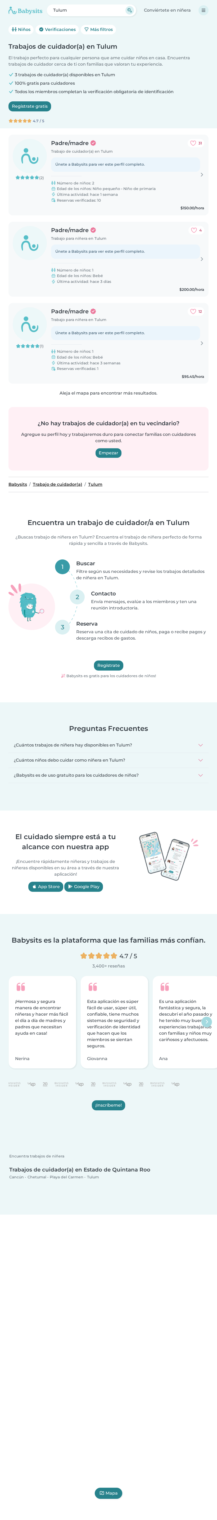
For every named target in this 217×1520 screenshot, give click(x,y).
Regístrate (108, 665)
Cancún (16, 1177)
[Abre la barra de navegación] (203, 10)
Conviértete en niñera (167, 10)
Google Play (86, 886)
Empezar (108, 452)
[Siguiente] (206, 1022)
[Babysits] (25, 10)
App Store (48, 886)
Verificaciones (60, 29)
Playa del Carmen (66, 1177)
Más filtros (101, 29)
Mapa (112, 1493)
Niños (23, 29)
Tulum (93, 1177)
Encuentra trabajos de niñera (36, 1156)
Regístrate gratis (30, 106)
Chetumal (37, 1177)
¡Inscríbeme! (108, 1105)
